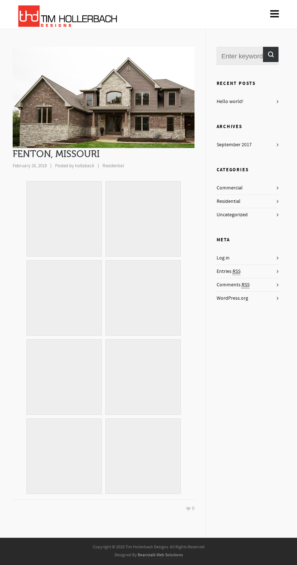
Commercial (230, 188)
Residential (113, 166)
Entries (228, 271)
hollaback (84, 166)
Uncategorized (232, 215)
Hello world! (230, 101)
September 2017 (234, 145)
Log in (223, 258)
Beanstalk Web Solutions (160, 555)
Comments (233, 285)
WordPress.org (232, 298)
